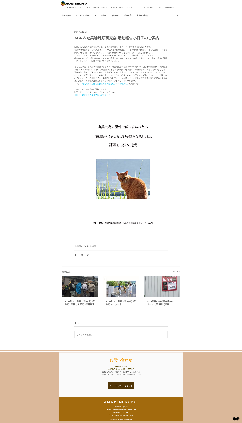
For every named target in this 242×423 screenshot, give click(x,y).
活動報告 (127, 15)
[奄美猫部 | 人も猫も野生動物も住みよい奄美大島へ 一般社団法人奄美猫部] (234, 418)
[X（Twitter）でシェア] (82, 255)
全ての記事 (66, 15)
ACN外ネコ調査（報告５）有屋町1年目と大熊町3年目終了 (80, 303)
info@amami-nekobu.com (124, 415)
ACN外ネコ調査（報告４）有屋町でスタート (121, 303)
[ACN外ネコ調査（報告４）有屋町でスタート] (121, 286)
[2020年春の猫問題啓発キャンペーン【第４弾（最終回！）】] (162, 286)
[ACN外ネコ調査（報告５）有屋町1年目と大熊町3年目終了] (80, 286)
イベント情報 (100, 15)
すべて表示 (175, 272)
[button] (177, 15)
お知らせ (115, 15)
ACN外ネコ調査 (83, 15)
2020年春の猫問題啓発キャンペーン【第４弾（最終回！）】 (162, 303)
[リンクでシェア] (88, 255)
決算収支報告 (142, 15)
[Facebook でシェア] (75, 255)
